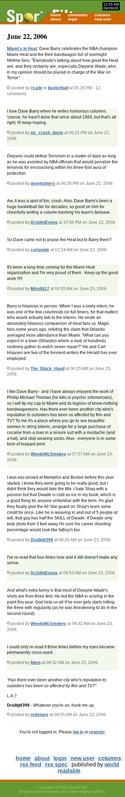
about (55, 19)
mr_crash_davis (47, 132)
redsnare (40, 714)
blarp (36, 662)
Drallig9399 (42, 539)
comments (78, 15)
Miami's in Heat (22, 48)
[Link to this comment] (8, 132)
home (55, 15)
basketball (58, 87)
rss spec (56, 764)
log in (78, 732)
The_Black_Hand (48, 368)
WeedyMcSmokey (48, 454)
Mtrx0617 (40, 288)
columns (102, 15)
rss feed (30, 764)
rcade (36, 87)
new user (102, 19)
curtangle (40, 249)
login (72, 19)
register (97, 732)
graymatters (43, 183)
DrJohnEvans (44, 222)
